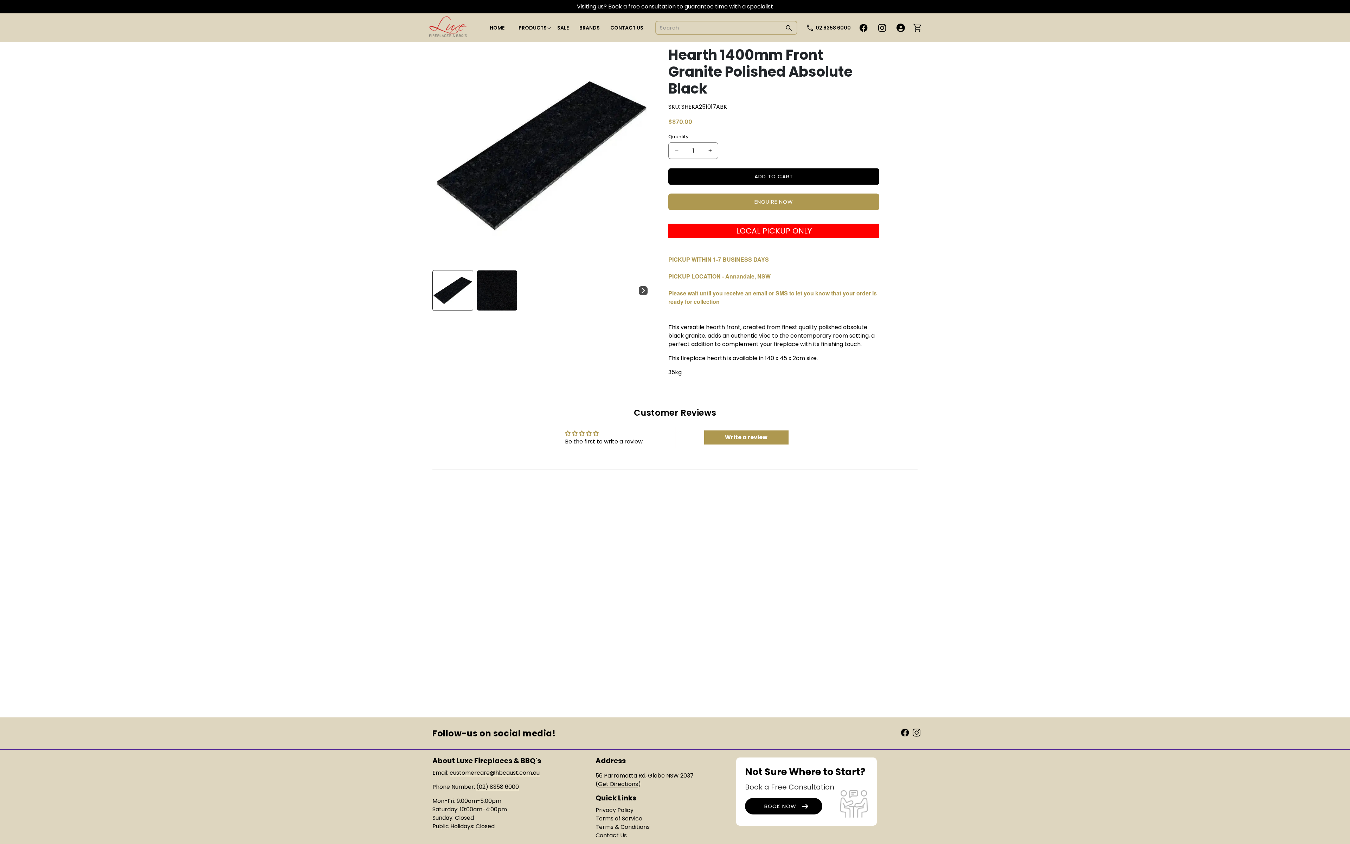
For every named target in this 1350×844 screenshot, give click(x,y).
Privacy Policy (615, 810)
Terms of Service (619, 818)
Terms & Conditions (623, 827)
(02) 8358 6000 (497, 787)
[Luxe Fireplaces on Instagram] (916, 732)
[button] (532, 27)
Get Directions (618, 784)
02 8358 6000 (833, 27)
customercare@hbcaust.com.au (495, 773)
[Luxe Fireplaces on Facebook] (905, 732)
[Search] (789, 27)
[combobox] (726, 27)
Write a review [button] (746, 437)
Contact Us (611, 835)
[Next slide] (643, 290)
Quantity (678, 136)
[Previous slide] (440, 290)
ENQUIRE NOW (773, 201)
